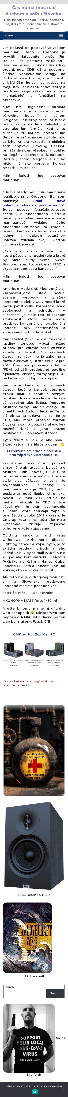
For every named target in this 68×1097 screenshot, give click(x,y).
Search (9, 987)
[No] (63, 1089)
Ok (34, 1091)
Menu (9, 35)
